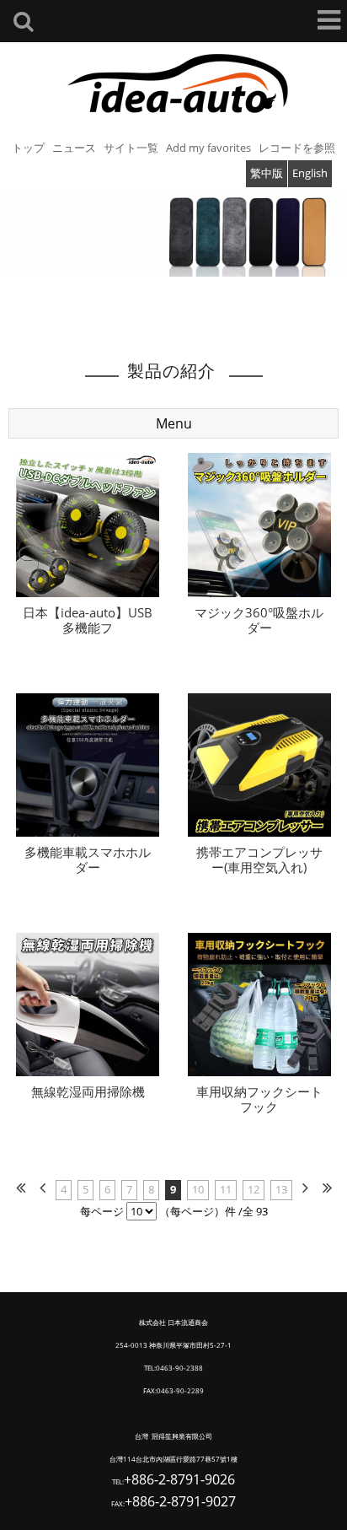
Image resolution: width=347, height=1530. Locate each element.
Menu (174, 423)
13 (281, 1189)
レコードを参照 (297, 147)
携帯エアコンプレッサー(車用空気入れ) (259, 859)
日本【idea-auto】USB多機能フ (87, 620)
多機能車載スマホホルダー (87, 859)
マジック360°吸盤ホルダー (259, 620)
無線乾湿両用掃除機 (88, 1091)
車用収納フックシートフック (259, 1099)
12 (253, 1189)
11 (226, 1189)
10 (198, 1189)
